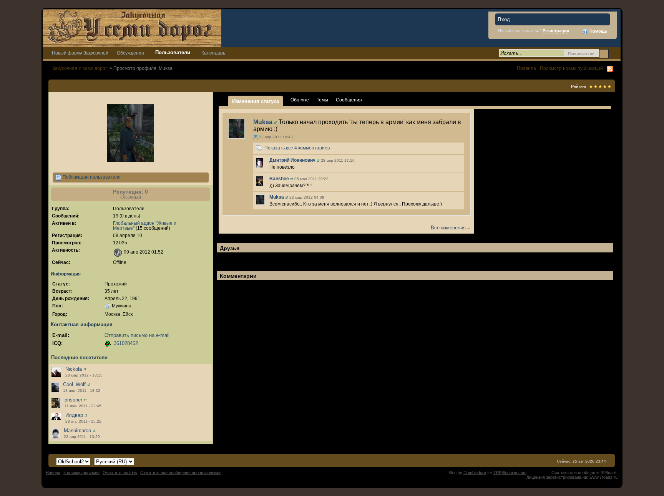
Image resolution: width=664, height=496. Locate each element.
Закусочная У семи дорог (79, 68)
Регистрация (556, 30)
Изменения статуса (255, 101)
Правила (526, 68)
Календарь (213, 52)
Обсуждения (130, 52)
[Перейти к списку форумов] (132, 27)
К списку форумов (81, 472)
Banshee (279, 178)
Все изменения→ (451, 228)
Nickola (73, 369)
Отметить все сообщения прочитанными (180, 472)
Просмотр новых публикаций (571, 68)
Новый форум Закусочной (80, 52)
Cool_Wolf (74, 384)
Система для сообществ (575, 472)
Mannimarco (77, 430)
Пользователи (172, 52)
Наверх (53, 472)
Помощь (597, 31)
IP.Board (608, 472)
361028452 (126, 343)
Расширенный (614, 53)
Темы (322, 99)
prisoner (73, 400)
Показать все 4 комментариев (297, 148)
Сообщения (349, 99)
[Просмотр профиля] (84, 369)
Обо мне (299, 99)
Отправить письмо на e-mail (137, 335)
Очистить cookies (120, 472)
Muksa (262, 122)
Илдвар (74, 415)
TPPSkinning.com (509, 472)
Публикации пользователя (91, 176)
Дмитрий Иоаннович (292, 160)
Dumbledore (474, 472)
